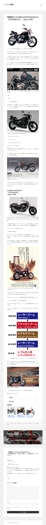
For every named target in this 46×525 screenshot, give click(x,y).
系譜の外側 (11, 401)
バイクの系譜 (9, 4)
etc (15, 423)
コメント (9, 485)
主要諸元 (11, 397)
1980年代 (30, 423)
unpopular (20, 423)
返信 (8, 478)
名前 (8, 501)
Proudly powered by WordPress (13, 522)
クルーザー (34, 423)
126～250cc (26, 423)
